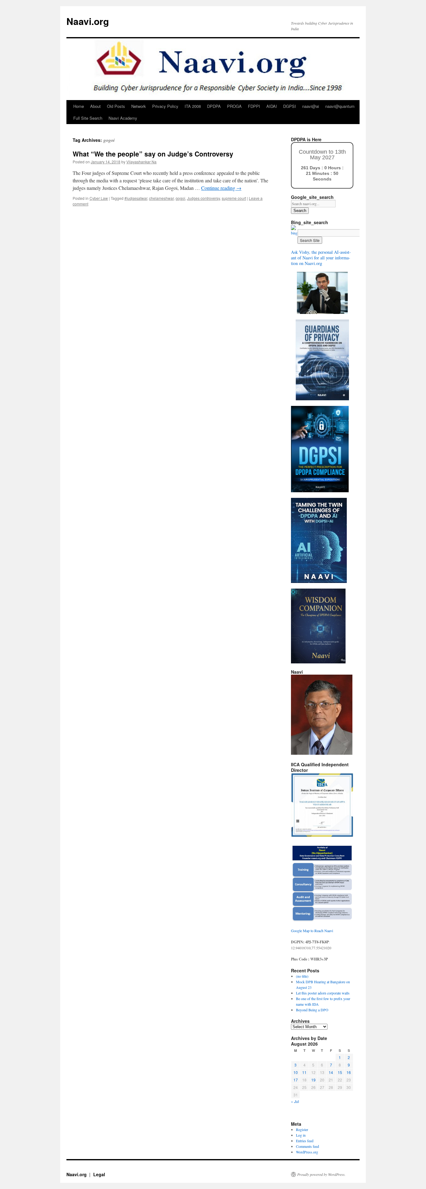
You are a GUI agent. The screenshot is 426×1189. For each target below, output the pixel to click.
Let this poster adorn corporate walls (323, 992)
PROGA (234, 106)
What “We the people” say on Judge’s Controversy (153, 153)
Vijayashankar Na (141, 161)
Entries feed (304, 1140)
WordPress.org (307, 1151)
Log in (301, 1135)
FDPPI (254, 106)
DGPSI (289, 106)
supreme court (234, 198)
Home (78, 106)
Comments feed (307, 1146)
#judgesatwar (135, 198)
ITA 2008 (193, 106)
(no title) (302, 976)
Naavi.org (87, 21)
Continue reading (221, 188)
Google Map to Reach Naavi (312, 930)
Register (302, 1129)
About (95, 106)
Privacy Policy (165, 106)
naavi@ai (310, 106)
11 (304, 1072)
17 (295, 1079)
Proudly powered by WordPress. (321, 1174)
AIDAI (271, 106)
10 (295, 1072)
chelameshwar (161, 198)
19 (313, 1079)
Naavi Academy (123, 118)
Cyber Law (99, 198)
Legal (99, 1174)
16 (348, 1072)
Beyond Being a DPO (312, 1009)
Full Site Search (87, 118)
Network (138, 106)
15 (340, 1072)
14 (331, 1072)
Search (299, 210)
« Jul (295, 1101)
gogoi (180, 198)
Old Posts (116, 106)
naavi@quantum (340, 106)
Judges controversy (203, 198)
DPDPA (214, 106)
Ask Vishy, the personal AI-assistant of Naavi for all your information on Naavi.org (321, 257)
